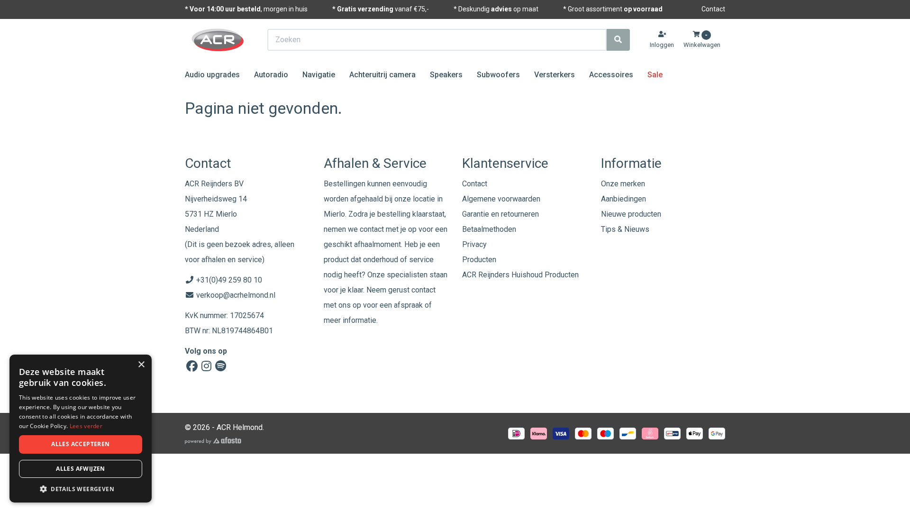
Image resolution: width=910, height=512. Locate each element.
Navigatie (318, 74)
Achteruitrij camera (382, 74)
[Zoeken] (618, 40)
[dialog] (80, 429)
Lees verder (86, 426)
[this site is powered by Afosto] (213, 440)
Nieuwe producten (631, 214)
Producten (479, 259)
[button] (80, 488)
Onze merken (623, 183)
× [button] (141, 364)
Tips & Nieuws (625, 229)
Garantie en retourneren (500, 214)
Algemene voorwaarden (501, 198)
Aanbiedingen (623, 198)
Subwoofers (498, 74)
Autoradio (271, 74)
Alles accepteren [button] (80, 444)
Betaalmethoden (489, 229)
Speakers (446, 74)
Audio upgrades (212, 74)
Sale (655, 74)
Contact (713, 9)
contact (423, 289)
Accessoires (611, 74)
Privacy (474, 244)
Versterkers (554, 74)
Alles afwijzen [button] (80, 469)
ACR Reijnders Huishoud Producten (520, 274)
